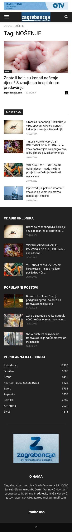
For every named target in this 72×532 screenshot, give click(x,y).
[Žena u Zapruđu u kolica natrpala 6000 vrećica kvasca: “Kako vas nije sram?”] (13, 320)
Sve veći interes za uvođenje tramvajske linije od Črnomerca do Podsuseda (46, 338)
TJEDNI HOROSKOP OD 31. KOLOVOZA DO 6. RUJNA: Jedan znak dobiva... (45, 249)
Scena (8, 71)
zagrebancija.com (13, 92)
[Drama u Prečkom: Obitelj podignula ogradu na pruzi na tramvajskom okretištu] (13, 301)
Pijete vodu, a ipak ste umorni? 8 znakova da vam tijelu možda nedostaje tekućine (45, 192)
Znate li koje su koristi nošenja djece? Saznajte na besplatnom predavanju (31, 83)
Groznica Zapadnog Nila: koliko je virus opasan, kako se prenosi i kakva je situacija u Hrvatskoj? (46, 125)
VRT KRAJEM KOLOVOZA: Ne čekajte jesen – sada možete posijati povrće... (43, 268)
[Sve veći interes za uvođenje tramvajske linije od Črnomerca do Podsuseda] (13, 338)
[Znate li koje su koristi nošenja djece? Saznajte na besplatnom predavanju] (36, 57)
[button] (6, 17)
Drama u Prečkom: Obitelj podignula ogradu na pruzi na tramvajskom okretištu (43, 300)
